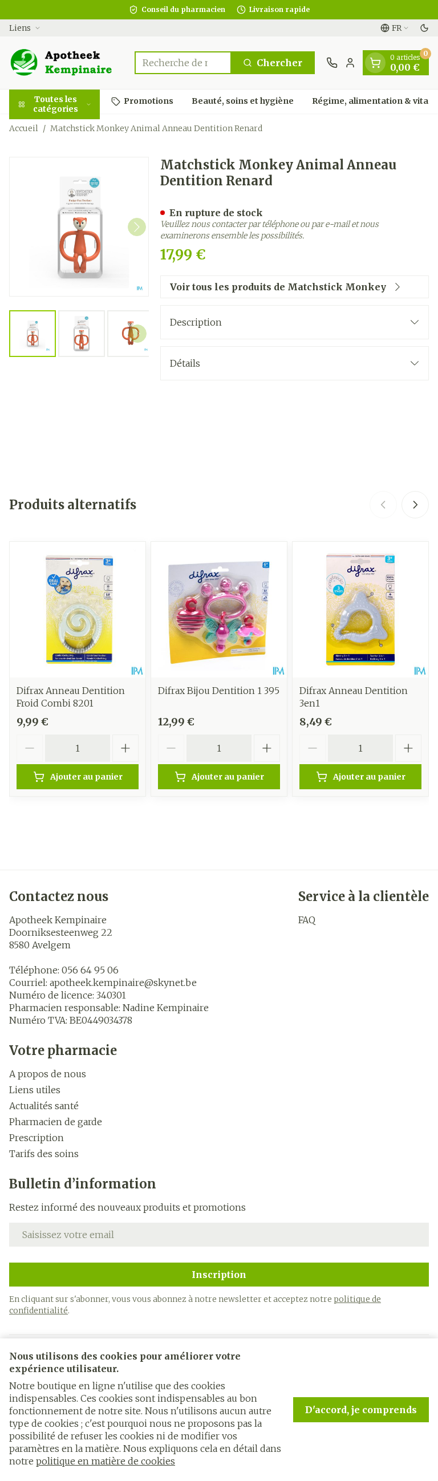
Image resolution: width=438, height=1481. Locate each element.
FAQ (306, 920)
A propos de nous (47, 1074)
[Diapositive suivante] (415, 504)
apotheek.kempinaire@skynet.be (123, 982)
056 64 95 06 (90, 970)
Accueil (23, 128)
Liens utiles (34, 1089)
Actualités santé (44, 1105)
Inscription (219, 1274)
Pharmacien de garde (55, 1121)
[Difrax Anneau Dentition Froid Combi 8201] (77, 609)
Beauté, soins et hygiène (243, 101)
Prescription (36, 1137)
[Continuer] (137, 227)
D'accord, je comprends (361, 1409)
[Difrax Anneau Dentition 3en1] (360, 609)
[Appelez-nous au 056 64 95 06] (332, 62)
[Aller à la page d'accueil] (66, 63)
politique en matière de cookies (105, 1461)
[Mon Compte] (350, 62)
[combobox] (183, 62)
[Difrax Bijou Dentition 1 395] (219, 609)
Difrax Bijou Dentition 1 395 (218, 690)
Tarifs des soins (44, 1153)
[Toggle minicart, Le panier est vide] (375, 62)
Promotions (148, 101)
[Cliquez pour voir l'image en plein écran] (79, 226)
